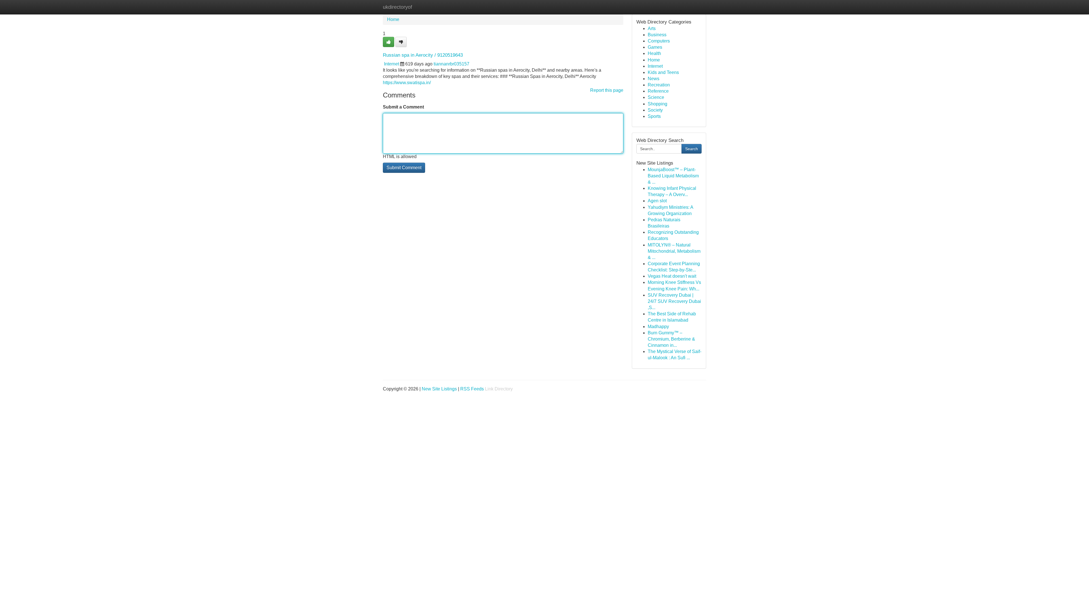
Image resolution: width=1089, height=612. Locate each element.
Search (691, 148)
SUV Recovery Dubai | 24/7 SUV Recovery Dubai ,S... (674, 301)
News (653, 78)
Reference (658, 91)
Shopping (657, 103)
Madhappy (658, 326)
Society (655, 110)
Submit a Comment (403, 107)
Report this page (606, 90)
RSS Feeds (472, 388)
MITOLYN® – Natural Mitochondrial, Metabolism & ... (674, 251)
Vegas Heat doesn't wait (672, 276)
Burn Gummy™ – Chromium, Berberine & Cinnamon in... (671, 339)
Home (393, 19)
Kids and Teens (663, 72)
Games (655, 47)
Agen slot (657, 200)
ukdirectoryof (397, 7)
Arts (652, 28)
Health (654, 53)
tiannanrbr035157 (451, 63)
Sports (654, 116)
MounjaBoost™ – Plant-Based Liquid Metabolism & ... (673, 175)
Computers (659, 41)
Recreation (659, 84)
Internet (391, 63)
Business (657, 34)
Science (656, 97)
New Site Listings (439, 388)
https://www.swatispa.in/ (407, 82)
